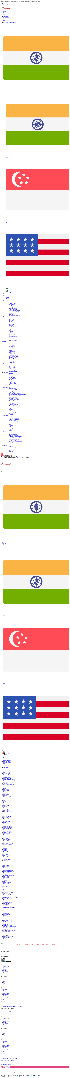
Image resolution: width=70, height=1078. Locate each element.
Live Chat (3, 1001)
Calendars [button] (5, 363)
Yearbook (11, 451)
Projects (5, 12)
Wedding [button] (5, 431)
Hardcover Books (12, 303)
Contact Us (3, 1004)
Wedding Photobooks (13, 307)
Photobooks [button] (5, 300)
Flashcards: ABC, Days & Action (16, 395)
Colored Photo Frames (13, 360)
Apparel (10, 408)
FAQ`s (4, 982)
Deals (4, 11)
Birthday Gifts (12, 426)
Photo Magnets (12, 352)
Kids (4, 881)
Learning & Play (12, 388)
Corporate (5, 16)
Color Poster (11, 403)
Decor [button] (4, 341)
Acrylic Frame (12, 345)
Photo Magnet (12, 450)
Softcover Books (12, 304)
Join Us (5, 980)
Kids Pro (5, 869)
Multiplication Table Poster (14, 405)
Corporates (11, 446)
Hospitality (5, 997)
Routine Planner (12, 383)
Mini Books (11, 313)
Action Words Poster (13, 404)
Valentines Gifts (12, 423)
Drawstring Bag (12, 412)
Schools (5, 18)
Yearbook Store (12, 444)
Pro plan (5, 989)
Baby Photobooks (12, 305)
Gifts (10, 329)
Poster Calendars (12, 368)
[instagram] (7, 1014)
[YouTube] (9, 1014)
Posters (10, 350)
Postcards (11, 325)
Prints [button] (4, 316)
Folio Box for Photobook (14, 315)
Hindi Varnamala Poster (14, 389)
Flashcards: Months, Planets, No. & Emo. (18, 394)
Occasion (11, 416)
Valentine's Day (6, 883)
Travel (10, 424)
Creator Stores (12, 442)
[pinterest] (5, 1014)
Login (7, 297)
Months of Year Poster (13, 400)
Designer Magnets (13, 336)
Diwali (10, 430)
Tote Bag (11, 409)
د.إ (9, 289)
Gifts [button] (4, 328)
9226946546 (6, 22)
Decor (10, 342)
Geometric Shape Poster (14, 399)
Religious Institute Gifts (14, 421)
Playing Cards (12, 334)
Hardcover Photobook (13, 447)
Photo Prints (11, 319)
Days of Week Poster (13, 402)
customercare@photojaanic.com (10, 1011)
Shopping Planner (12, 384)
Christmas (11, 425)
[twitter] (3, 1014)
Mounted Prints (12, 346)
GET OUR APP (6, 4)
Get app (15, 456)
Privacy (5, 984)
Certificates (11, 386)
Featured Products (7, 760)
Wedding (11, 428)
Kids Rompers (12, 414)
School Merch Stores (13, 435)
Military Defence (12, 420)
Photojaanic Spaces (13, 434)
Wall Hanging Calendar (14, 370)
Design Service (6, 990)
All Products (6, 966)
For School (5, 995)
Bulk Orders (6, 865)
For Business (6, 994)
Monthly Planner (12, 377)
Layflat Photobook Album (14, 310)
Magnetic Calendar (13, 371)
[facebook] (1, 1014)
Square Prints (11, 320)
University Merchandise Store (15, 436)
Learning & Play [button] (6, 387)
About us (5, 978)
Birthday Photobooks (13, 309)
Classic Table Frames (13, 355)
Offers (4, 467)
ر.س (10, 292)
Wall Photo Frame (13, 344)
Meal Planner (11, 379)
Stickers (10, 332)
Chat (4, 24)
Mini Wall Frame (12, 358)
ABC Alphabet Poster (13, 391)
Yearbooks (11, 314)
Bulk (4, 20)
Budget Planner (12, 382)
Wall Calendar (6, 937)
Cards (47, 944)
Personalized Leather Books (15, 311)
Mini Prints (11, 321)
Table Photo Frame (7, 763)
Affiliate (5, 992)
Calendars (11, 365)
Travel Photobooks (13, 308)
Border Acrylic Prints (13, 339)
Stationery (11, 373)
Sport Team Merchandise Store (15, 441)
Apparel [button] (5, 407)
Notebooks (11, 374)
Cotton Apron (12, 410)
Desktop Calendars (13, 367)
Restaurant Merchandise (14, 419)
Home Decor (11, 429)
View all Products (7, 767)
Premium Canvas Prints (14, 349)
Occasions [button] (5, 415)
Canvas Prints (12, 347)
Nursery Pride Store (13, 440)
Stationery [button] (5, 372)
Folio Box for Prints (13, 326)
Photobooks (11, 302)
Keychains (11, 331)
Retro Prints (11, 323)
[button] (4, 296)
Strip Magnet (11, 337)
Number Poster (12, 392)
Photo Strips (11, 324)
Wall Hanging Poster (13, 356)
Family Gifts (6, 876)
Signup (7, 298)
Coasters (10, 335)
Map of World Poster (13, 398)
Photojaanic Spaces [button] (7, 433)
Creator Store (6, 929)
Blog (4, 14)
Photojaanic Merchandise (8, 875)
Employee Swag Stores (14, 439)
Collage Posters (12, 351)
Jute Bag (11, 413)
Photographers (6, 17)
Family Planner (12, 381)
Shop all (18, 944)
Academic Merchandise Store (15, 437)
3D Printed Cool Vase (13, 357)
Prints (10, 318)
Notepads (11, 376)
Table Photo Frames (13, 353)
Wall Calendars (12, 366)
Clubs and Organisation (14, 418)
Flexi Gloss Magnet (13, 340)
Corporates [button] (5, 445)
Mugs (10, 330)
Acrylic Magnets (12, 361)
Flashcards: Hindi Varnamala (15, 393)
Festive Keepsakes (7, 882)
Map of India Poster (13, 397)
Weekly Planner (12, 378)
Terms (4, 983)
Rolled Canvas (12, 362)
